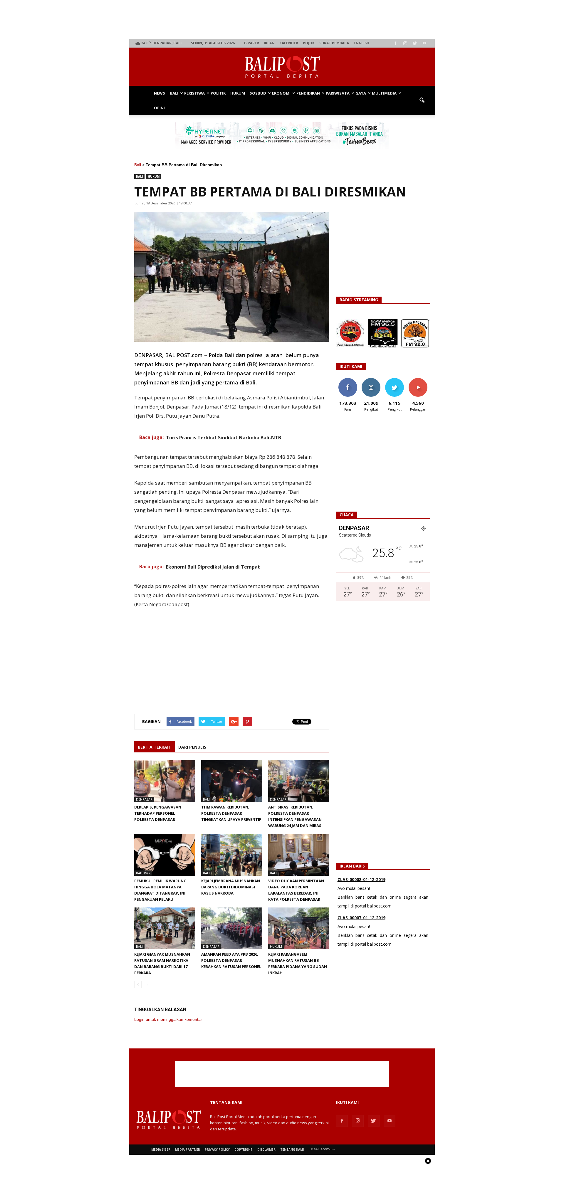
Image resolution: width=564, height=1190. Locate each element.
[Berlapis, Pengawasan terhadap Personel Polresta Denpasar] (164, 781)
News (159, 93)
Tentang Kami (292, 1149)
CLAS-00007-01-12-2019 (361, 917)
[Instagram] (405, 43)
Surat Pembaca (334, 43)
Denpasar (144, 799)
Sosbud (258, 93)
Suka (347, 380)
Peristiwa (194, 93)
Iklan (269, 43)
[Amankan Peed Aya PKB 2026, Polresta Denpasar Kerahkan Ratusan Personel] (231, 928)
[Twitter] (414, 43)
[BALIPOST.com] (282, 67)
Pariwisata (338, 93)
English (361, 43)
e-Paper (251, 43)
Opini (159, 107)
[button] (422, 100)
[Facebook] (395, 43)
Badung (143, 873)
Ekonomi (281, 93)
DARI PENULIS (192, 747)
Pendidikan (308, 93)
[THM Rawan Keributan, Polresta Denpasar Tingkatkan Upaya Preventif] (231, 781)
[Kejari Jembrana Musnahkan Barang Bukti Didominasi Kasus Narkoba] (231, 854)
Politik (218, 93)
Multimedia (384, 93)
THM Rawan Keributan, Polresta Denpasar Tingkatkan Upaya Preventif (231, 813)
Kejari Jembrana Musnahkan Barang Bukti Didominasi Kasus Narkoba (230, 887)
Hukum (237, 93)
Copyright (243, 1149)
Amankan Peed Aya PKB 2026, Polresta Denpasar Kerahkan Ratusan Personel (231, 960)
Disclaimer (266, 1149)
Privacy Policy (217, 1149)
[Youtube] (424, 43)
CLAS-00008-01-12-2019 (361, 879)
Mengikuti (371, 380)
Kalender (288, 43)
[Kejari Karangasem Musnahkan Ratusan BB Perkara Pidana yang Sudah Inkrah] (298, 928)
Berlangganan (420, 380)
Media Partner (187, 1149)
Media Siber (160, 1149)
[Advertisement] (282, 19)
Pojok (309, 43)
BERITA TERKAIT (154, 747)
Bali (174, 93)
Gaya (360, 93)
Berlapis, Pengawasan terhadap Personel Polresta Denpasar (157, 813)
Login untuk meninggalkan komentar (168, 1019)
